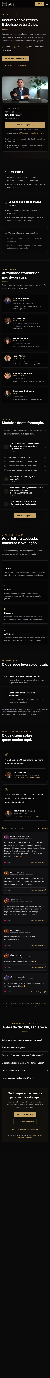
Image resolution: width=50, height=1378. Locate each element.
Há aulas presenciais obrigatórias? (25, 1078)
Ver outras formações (25, 1121)
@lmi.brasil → (42, 828)
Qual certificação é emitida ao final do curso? (25, 1055)
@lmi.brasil (38, 1004)
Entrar (39, 4)
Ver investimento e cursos (15, 65)
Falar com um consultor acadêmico (30, 1136)
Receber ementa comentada (23, 1129)
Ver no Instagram (37, 862)
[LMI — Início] (8, 4)
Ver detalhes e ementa (14, 58)
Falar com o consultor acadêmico (33, 133)
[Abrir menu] (46, 3)
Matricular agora (24, 125)
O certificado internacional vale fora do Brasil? (25, 1063)
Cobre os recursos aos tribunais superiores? (25, 1040)
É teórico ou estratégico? (25, 1047)
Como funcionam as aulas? (25, 1070)
